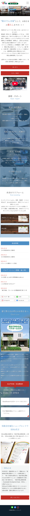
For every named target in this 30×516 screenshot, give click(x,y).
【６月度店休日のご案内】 (8, 250)
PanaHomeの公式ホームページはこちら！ (15, 401)
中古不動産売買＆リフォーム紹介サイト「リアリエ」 (13, 412)
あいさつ (15, 67)
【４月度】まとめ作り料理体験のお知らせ (12, 277)
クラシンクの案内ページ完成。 (9, 263)
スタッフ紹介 (15, 73)
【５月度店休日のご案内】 (8, 256)
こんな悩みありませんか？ (8, 283)
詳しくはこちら (15, 497)
